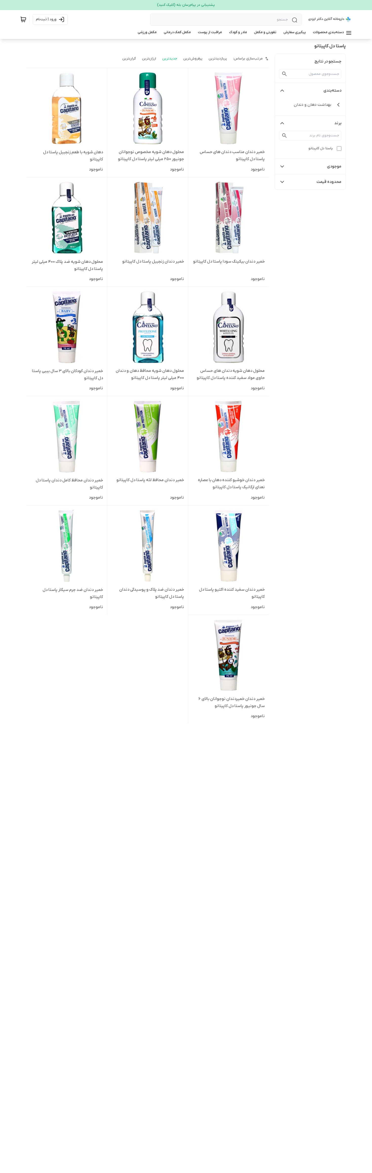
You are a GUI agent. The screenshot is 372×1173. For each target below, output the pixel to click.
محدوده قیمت (329, 181)
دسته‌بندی (332, 90)
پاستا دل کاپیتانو (320, 148)
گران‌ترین (129, 58)
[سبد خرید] (23, 19)
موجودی (334, 166)
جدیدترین (169, 58)
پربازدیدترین (218, 58)
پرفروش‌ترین (192, 58)
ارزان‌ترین (149, 58)
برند (337, 123)
